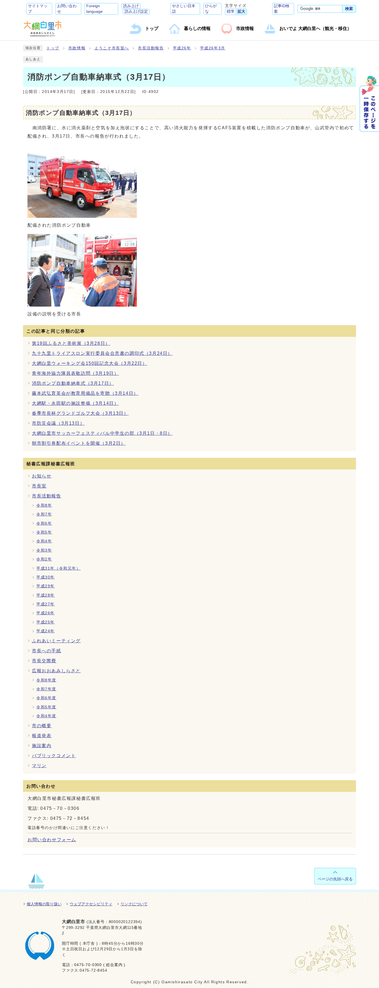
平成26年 (182, 48)
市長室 (39, 486)
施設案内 (41, 745)
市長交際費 (44, 660)
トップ (52, 48)
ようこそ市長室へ (111, 48)
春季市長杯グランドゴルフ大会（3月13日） (80, 413)
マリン (39, 765)
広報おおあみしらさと (56, 670)
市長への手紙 (46, 650)
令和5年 (44, 532)
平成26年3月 (212, 48)
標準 (230, 11)
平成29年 (45, 586)
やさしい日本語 (183, 9)
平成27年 (45, 604)
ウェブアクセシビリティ (91, 904)
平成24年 (45, 631)
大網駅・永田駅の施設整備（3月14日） (75, 403)
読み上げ (131, 6)
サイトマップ (37, 9)
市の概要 (41, 725)
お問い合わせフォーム (51, 839)
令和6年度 (46, 698)
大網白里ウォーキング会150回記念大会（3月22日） (89, 363)
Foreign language (94, 9)
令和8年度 (46, 680)
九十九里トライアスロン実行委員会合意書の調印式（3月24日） (102, 353)
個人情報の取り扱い (44, 904)
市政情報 (76, 48)
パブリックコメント (54, 755)
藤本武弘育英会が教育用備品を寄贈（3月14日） (85, 393)
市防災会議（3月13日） (58, 423)
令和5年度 (46, 707)
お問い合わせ (67, 9)
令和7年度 (46, 689)
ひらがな (211, 9)
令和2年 (44, 559)
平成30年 (45, 577)
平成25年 (45, 622)
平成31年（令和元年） (58, 568)
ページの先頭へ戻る (335, 879)
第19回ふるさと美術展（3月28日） (71, 343)
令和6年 (44, 523)
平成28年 (45, 595)
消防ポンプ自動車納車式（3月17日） (73, 383)
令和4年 (44, 541)
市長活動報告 (151, 48)
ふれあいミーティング (56, 640)
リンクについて (134, 904)
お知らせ (41, 476)
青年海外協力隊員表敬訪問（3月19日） (75, 373)
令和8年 (44, 505)
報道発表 (41, 735)
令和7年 (44, 514)
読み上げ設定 (136, 11)
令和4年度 (46, 716)
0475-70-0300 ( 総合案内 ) (99, 965)
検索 (349, 9)
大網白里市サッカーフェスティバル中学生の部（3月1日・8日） (102, 433)
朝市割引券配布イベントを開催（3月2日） (79, 443)
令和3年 (44, 550)
